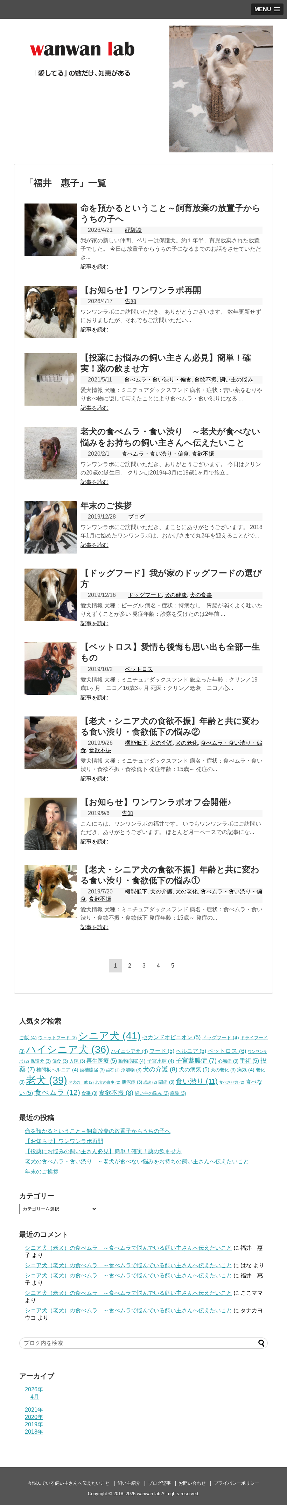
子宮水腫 (160, 1061)
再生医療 (101, 1061)
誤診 (150, 1082)
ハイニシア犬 (129, 1051)
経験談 (133, 230)
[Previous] (101, 965)
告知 (130, 301)
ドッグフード (145, 595)
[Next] (187, 965)
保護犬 (40, 1061)
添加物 (131, 1070)
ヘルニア (191, 1051)
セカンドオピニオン (171, 1037)
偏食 (60, 1061)
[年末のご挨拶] (50, 527)
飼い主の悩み (236, 380)
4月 (34, 1397)
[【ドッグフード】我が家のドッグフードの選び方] (50, 595)
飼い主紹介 (129, 1483)
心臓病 (228, 1061)
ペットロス (139, 669)
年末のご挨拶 (106, 505)
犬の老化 (186, 743)
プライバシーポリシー (236, 1483)
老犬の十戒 (81, 1082)
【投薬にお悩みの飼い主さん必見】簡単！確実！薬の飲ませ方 (103, 1151)
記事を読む (94, 267)
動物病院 (132, 1061)
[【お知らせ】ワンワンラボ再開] (50, 312)
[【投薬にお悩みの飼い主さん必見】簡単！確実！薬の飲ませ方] (50, 379)
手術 (249, 1061)
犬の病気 (194, 1069)
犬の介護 (161, 743)
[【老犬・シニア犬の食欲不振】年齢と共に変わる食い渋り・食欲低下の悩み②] (50, 742)
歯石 (113, 1070)
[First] (86, 965)
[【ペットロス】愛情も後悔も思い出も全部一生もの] (50, 668)
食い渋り (197, 1081)
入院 (77, 1061)
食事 (89, 1093)
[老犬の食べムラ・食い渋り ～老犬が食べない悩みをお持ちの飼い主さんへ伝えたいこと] (50, 453)
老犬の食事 (107, 1082)
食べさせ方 (231, 1082)
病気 (245, 1069)
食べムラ (57, 1092)
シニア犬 (109, 1035)
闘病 (166, 1082)
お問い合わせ (192, 1483)
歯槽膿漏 (92, 1070)
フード (161, 1051)
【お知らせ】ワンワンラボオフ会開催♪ (155, 802)
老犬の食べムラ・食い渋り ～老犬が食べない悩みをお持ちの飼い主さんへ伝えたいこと (137, 1161)
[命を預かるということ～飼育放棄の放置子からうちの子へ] (50, 230)
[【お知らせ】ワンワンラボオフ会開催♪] (50, 824)
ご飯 (28, 1037)
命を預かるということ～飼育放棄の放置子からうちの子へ (97, 1131)
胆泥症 (132, 1082)
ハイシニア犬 (68, 1049)
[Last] (201, 965)
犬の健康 (175, 595)
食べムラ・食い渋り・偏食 (157, 380)
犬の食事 (201, 595)
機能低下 (136, 743)
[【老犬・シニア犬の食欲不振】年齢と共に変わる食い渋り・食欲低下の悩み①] (50, 891)
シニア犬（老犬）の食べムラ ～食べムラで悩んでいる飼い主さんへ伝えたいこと (128, 1248)
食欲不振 (205, 380)
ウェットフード (57, 1037)
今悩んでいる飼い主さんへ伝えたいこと (69, 1483)
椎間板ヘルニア (57, 1069)
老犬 (46, 1080)
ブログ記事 (159, 1483)
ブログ (136, 517)
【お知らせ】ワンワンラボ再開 (140, 290)
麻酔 (178, 1093)
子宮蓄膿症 (196, 1060)
